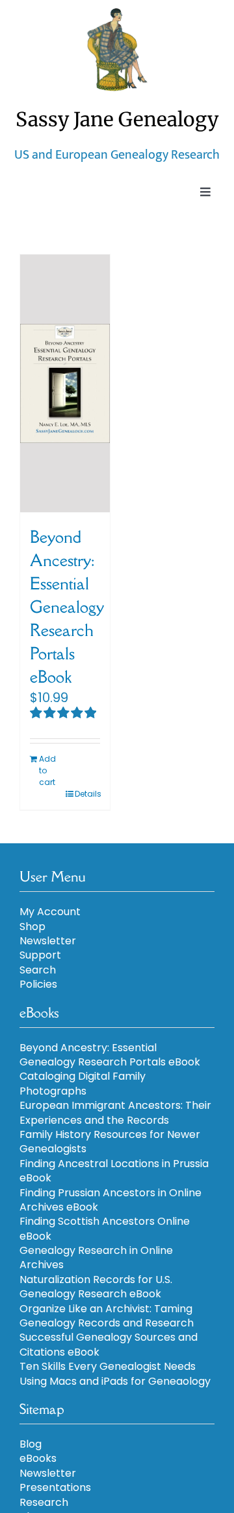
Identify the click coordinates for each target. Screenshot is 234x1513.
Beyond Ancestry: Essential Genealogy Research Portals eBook (66, 606)
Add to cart (47, 770)
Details (87, 793)
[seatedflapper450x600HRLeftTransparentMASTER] (117, 13)
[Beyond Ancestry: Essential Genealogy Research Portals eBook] (65, 383)
